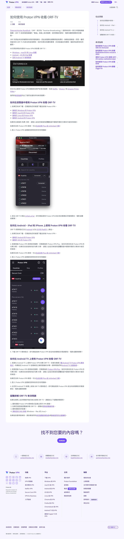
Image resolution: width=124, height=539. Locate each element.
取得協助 (62, 440)
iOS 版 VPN (48, 492)
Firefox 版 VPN (49, 503)
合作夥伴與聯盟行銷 (90, 485)
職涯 (65, 488)
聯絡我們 (86, 492)
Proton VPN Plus (54, 369)
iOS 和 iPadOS (41, 229)
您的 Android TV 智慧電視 (21, 57)
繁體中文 (112, 527)
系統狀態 (9, 527)
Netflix (55, 89)
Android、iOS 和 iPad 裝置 (22, 55)
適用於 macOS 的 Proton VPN (23, 113)
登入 (116, 2)
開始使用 (18, 7)
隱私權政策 (8, 534)
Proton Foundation (70, 481)
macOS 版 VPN (49, 485)
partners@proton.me (103, 458)
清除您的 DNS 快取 (19, 411)
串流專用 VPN (29, 485)
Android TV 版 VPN (50, 510)
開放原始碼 (67, 496)
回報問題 (24, 527)
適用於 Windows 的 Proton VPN (24, 110)
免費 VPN (28, 478)
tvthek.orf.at (29, 216)
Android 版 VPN (49, 488)
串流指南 (29, 7)
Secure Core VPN (30, 492)
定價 (37, 2)
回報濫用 (16, 527)
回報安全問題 (33, 527)
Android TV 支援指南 (69, 365)
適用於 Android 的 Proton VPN (23, 118)
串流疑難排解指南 (42, 415)
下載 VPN (47, 478)
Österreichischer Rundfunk (20, 30)
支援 (8, 7)
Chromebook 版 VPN (51, 507)
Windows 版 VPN (50, 481)
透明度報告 (22, 534)
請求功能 (42, 527)
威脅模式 (67, 492)
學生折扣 (86, 503)
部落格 (66, 485)
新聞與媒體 (87, 488)
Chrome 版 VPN (49, 499)
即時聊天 (86, 499)
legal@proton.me (76, 458)
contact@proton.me (27, 458)
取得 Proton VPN (106, 2)
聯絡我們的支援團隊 (58, 415)
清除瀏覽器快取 (48, 406)
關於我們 (67, 478)
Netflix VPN (28, 488)
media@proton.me (52, 458)
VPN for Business (30, 496)
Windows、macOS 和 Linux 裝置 (24, 52)
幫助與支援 (87, 478)
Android (29, 229)
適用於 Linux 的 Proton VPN (22, 115)
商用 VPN (50, 2)
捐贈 (85, 496)
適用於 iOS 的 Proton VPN (21, 240)
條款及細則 (15, 534)
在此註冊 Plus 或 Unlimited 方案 (48, 126)
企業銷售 (86, 481)
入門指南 (28, 499)
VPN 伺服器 (28, 481)
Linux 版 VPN (48, 496)
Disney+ (62, 89)
